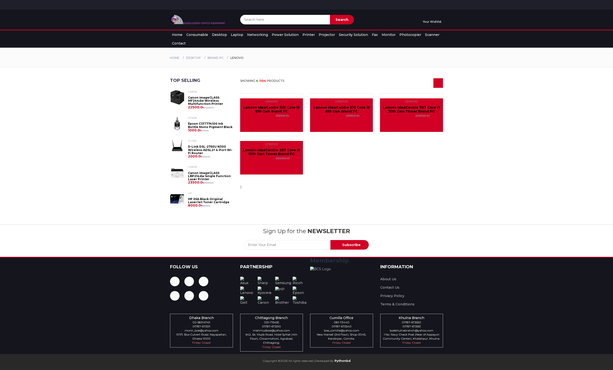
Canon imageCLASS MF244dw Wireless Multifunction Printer (205, 101)
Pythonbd (342, 361)
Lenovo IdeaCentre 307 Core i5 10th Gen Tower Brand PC (271, 152)
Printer (308, 35)
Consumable (197, 35)
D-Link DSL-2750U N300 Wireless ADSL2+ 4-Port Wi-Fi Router (210, 150)
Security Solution (353, 35)
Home (177, 35)
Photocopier (410, 35)
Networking (257, 35)
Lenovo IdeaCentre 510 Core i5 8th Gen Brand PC (341, 109)
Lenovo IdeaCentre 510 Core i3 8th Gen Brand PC (271, 109)
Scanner (432, 35)
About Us (388, 279)
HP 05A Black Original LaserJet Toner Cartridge (208, 200)
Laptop (237, 35)
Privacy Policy (392, 296)
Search (341, 19)
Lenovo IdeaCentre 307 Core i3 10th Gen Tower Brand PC (411, 109)
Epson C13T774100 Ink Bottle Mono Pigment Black (210, 125)
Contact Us (389, 287)
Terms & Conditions (397, 304)
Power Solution (285, 35)
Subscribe (351, 245)
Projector (327, 35)
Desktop (219, 35)
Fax (375, 35)
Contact (179, 43)
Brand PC (216, 58)
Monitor (389, 35)
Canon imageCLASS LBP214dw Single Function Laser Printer (209, 176)
